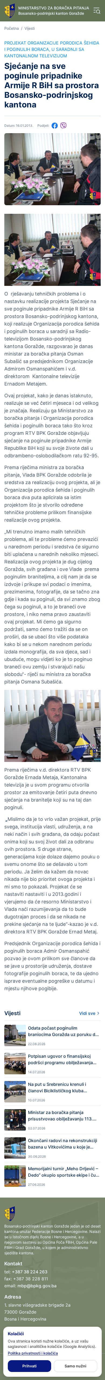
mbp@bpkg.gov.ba (37, 1285)
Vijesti (29, 28)
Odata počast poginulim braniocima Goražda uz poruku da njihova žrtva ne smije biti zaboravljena (63, 1031)
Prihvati (29, 1366)
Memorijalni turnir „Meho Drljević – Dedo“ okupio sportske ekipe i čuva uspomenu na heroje (64, 1172)
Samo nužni (75, 1366)
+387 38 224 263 (29, 1271)
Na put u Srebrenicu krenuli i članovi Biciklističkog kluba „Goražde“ (57, 1088)
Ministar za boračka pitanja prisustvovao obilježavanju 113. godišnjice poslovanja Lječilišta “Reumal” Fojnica (60, 1116)
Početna (11, 28)
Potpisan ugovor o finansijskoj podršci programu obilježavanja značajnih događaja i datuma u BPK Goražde (64, 1059)
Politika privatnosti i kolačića (33, 1353)
